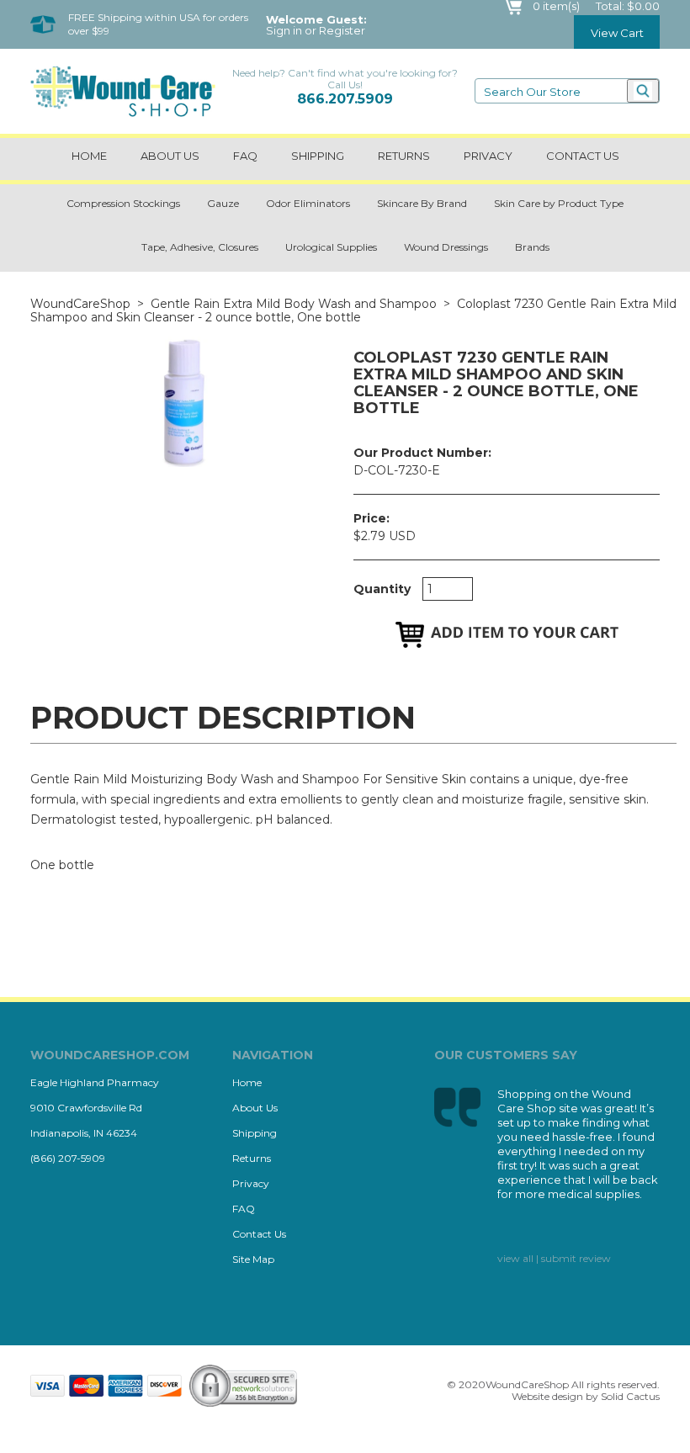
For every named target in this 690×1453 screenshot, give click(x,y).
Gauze (223, 203)
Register (342, 30)
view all (515, 1258)
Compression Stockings (123, 203)
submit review (576, 1258)
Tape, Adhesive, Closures (199, 247)
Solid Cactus (630, 1396)
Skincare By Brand (422, 203)
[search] (643, 91)
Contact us (582, 155)
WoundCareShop (80, 303)
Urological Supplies (331, 247)
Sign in (284, 30)
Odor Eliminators (308, 203)
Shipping (317, 155)
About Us (170, 155)
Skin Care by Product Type (559, 203)
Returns (404, 155)
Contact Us (259, 1234)
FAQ (245, 155)
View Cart (617, 33)
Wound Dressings (446, 247)
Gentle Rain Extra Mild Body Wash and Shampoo (294, 303)
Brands (532, 247)
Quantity (382, 589)
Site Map (253, 1259)
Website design (547, 1396)
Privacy (488, 155)
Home (89, 155)
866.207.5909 (345, 99)
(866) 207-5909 (67, 1158)
